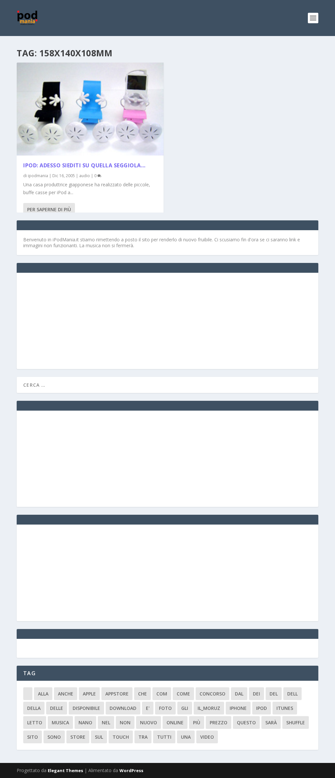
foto (165, 708)
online (175, 722)
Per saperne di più (49, 209)
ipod (261, 708)
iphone (238, 708)
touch (121, 737)
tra (143, 737)
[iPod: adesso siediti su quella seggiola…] (90, 109)
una (186, 737)
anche (65, 694)
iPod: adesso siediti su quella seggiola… (84, 165)
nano (85, 722)
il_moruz (209, 708)
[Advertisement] (72, 320)
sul (99, 737)
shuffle (295, 722)
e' (148, 708)
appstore (117, 694)
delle (56, 708)
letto (34, 722)
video (207, 737)
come (183, 694)
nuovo (148, 722)
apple (89, 694)
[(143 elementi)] (27, 693)
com (161, 694)
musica (60, 722)
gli (184, 708)
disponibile (86, 708)
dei (256, 694)
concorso (212, 694)
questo (246, 722)
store (77, 737)
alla (43, 694)
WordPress (131, 770)
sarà (271, 722)
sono (54, 737)
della (34, 708)
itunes (284, 708)
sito (32, 737)
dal (239, 694)
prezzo (218, 722)
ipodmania (38, 175)
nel (106, 722)
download (123, 708)
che (142, 694)
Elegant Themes (65, 770)
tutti (164, 737)
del (274, 694)
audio (84, 175)
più (196, 722)
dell (292, 694)
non (125, 722)
